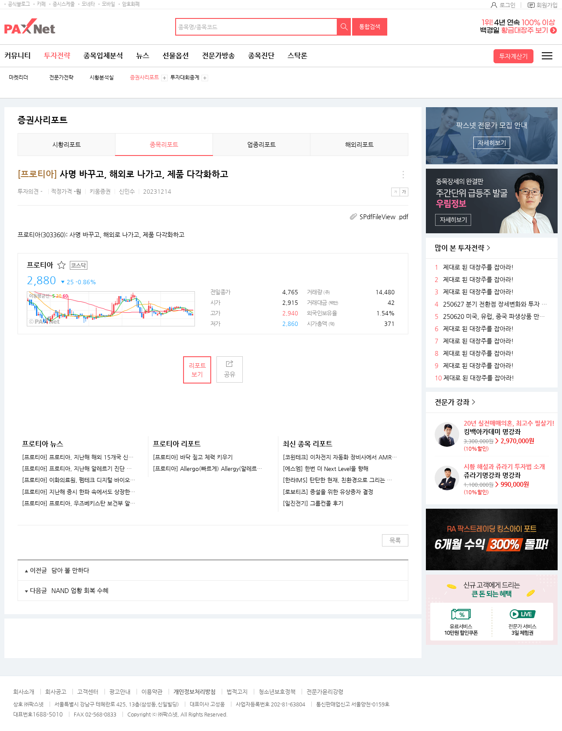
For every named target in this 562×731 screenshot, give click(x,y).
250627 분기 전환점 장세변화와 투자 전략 (497, 304)
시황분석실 (102, 77)
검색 (344, 26)
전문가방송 (218, 55)
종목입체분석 (103, 55)
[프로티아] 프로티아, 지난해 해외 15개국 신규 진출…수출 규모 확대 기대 (79, 457)
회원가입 (547, 5)
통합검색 (369, 26)
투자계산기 (513, 56)
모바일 (108, 4)
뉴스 (142, 55)
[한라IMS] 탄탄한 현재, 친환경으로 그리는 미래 (340, 480)
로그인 (507, 5)
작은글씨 (395, 192)
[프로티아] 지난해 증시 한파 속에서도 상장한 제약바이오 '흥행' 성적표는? (79, 492)
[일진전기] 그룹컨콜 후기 (313, 503)
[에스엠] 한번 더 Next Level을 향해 (325, 469)
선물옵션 (175, 55)
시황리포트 (66, 144)
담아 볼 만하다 (70, 570)
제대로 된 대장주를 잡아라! (478, 267)
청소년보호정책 (277, 691)
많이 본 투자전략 (459, 248)
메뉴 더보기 (403, 174)
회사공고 (55, 691)
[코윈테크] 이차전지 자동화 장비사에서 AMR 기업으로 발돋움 (340, 457)
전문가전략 (61, 77)
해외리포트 (359, 144)
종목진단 (261, 55)
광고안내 (119, 691)
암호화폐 (131, 4)
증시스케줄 (64, 4)
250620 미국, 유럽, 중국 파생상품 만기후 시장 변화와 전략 (497, 316)
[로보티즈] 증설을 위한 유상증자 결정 (328, 492)
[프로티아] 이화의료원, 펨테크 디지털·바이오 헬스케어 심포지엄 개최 (79, 480)
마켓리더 (18, 77)
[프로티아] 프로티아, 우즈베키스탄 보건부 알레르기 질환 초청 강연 (79, 503)
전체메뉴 (547, 56)
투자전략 (57, 55)
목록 (395, 540)
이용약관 (151, 691)
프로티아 (40, 265)
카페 (41, 4)
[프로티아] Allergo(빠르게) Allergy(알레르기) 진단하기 (210, 469)
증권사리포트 (144, 77)
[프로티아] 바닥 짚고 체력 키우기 (193, 457)
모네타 (88, 4)
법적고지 (237, 691)
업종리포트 (261, 144)
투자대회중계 (184, 77)
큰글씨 (404, 192)
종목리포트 (164, 144)
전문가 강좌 (452, 402)
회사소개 (23, 691)
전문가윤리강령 (324, 691)
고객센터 (87, 691)
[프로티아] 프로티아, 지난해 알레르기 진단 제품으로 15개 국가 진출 (79, 469)
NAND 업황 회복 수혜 (79, 590)
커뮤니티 (17, 55)
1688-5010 (47, 714)
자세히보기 (492, 142)
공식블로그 (19, 4)
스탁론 (297, 55)
